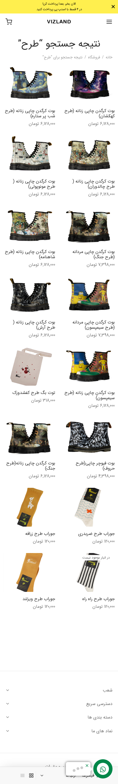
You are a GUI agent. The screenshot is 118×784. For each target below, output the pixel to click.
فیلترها (88, 775)
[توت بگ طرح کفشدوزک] (29, 366)
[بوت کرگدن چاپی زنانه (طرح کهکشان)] (89, 84)
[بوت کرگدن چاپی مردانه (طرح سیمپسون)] (89, 295)
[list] (22, 775)
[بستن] (113, 7)
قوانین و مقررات (59, 766)
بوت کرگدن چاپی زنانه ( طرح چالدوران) (93, 184)
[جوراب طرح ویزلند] (29, 572)
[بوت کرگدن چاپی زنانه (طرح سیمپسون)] (89, 366)
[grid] (31, 775)
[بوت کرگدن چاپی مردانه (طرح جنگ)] (89, 225)
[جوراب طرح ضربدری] (89, 507)
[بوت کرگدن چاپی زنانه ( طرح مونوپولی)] (29, 154)
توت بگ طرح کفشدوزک (33, 392)
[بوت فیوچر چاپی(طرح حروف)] (89, 436)
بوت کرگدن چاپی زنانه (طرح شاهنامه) (30, 254)
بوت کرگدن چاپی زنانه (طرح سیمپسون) (89, 395)
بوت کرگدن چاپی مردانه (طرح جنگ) (93, 254)
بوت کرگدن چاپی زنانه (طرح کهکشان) (89, 113)
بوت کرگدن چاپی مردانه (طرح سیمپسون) (93, 325)
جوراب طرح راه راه (98, 598)
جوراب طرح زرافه (40, 533)
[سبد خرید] (8, 21)
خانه (109, 57)
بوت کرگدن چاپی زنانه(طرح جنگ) (30, 466)
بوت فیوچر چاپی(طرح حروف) (95, 466)
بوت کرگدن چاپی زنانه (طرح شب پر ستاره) (30, 113)
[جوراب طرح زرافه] (29, 507)
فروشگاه (94, 57)
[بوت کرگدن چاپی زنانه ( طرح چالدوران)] (89, 154)
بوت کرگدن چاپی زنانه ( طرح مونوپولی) (34, 184)
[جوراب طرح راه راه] (89, 572)
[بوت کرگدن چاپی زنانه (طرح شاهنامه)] (29, 225)
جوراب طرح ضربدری (96, 533)
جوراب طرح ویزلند (38, 598)
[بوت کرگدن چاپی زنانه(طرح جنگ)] (29, 436)
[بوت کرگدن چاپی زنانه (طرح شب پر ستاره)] (29, 84)
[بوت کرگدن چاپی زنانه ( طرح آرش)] (29, 295)
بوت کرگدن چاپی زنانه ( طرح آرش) (34, 325)
